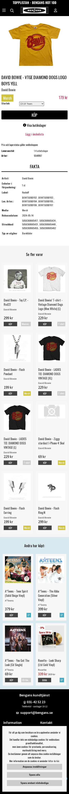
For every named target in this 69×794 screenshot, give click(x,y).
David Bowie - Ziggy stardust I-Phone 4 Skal (51, 441)
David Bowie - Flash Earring (14, 510)
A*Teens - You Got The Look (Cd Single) (17, 662)
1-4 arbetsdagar (41, 151)
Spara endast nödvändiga (34, 783)
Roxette (42, 669)
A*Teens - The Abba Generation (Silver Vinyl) (48, 595)
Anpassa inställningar (35, 766)
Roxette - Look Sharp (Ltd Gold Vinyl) (49, 662)
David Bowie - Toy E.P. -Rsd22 (16, 302)
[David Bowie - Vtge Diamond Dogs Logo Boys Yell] (34, 45)
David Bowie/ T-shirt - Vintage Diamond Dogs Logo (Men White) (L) (50, 304)
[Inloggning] (55, 11)
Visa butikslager (36, 125)
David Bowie (8, 89)
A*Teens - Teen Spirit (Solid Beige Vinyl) (16, 593)
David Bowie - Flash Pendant (14, 371)
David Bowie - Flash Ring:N (48, 510)
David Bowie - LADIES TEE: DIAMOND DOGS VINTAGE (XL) (49, 373)
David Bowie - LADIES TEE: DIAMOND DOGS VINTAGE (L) (15, 443)
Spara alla (34, 774)
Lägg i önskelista (34, 134)
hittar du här (53, 761)
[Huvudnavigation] (4, 10)
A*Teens (9, 600)
